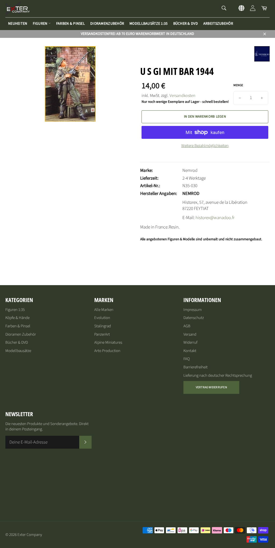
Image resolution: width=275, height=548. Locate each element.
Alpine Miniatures (108, 342)
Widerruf (190, 342)
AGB (186, 326)
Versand (189, 334)
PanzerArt (102, 334)
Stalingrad (102, 326)
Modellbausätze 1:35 (148, 23)
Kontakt (189, 351)
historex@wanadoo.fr (215, 218)
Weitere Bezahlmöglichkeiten (205, 145)
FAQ (186, 359)
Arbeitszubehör (218, 23)
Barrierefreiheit (195, 367)
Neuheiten (17, 23)
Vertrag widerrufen (211, 387)
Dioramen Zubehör (20, 334)
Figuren (40, 23)
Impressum (192, 310)
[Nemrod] (262, 60)
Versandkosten (182, 96)
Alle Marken (103, 310)
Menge (238, 85)
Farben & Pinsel (70, 23)
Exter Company (29, 535)
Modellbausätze (18, 351)
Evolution (102, 318)
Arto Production (107, 351)
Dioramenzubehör (107, 23)
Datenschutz (193, 318)
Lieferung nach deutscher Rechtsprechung (217, 375)
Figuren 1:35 (15, 310)
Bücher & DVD (185, 23)
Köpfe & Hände (17, 318)
